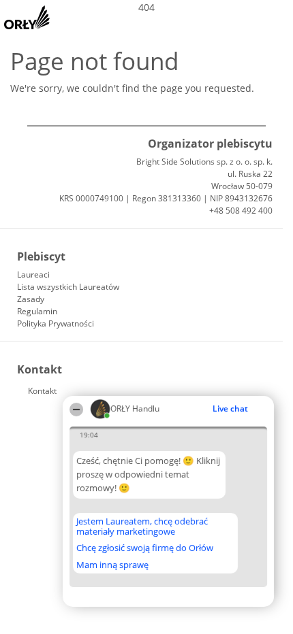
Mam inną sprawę (112, 564)
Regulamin (37, 311)
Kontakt (42, 391)
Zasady (30, 299)
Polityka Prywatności (55, 323)
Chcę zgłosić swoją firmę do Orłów (144, 548)
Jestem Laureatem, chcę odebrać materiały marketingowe (142, 526)
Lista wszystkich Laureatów (68, 287)
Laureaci (33, 274)
